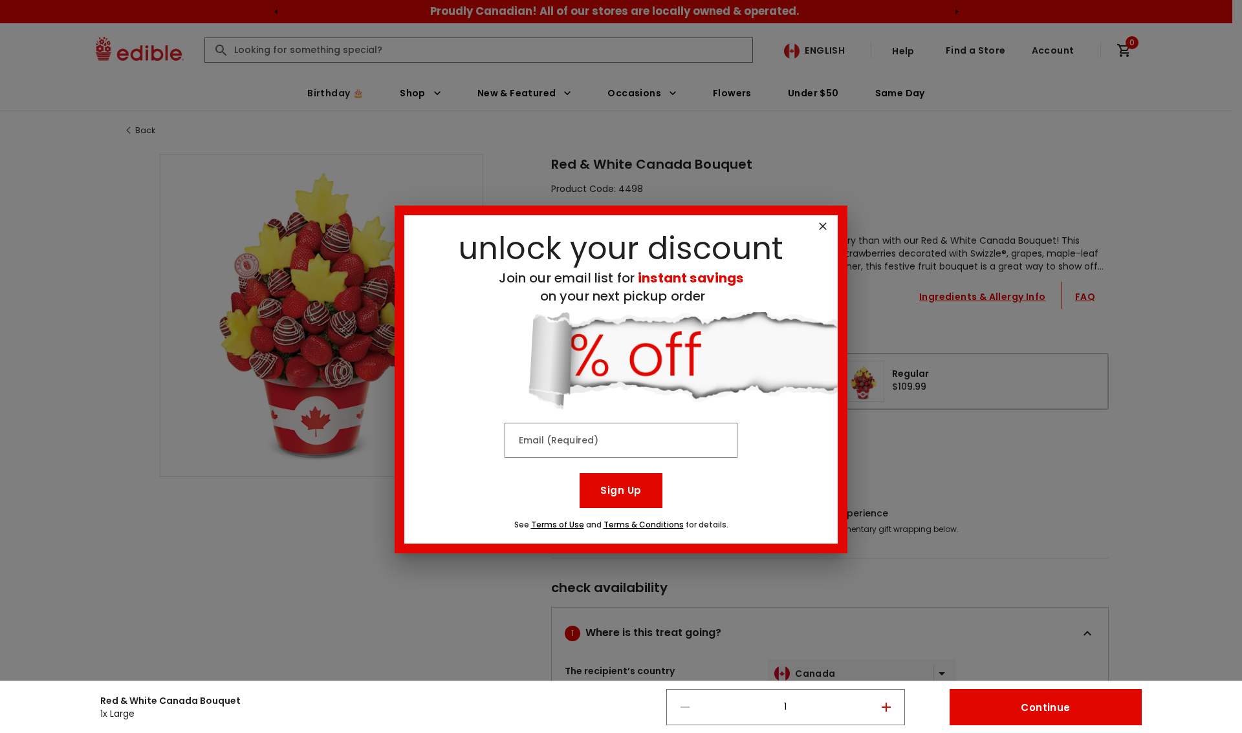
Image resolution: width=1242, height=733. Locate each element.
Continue (1045, 707)
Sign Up (620, 490)
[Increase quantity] (886, 707)
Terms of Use (557, 524)
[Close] (823, 226)
